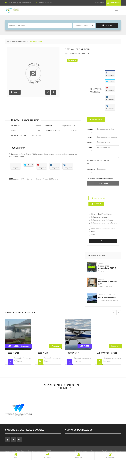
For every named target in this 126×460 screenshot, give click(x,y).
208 (22, 179)
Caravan (30, 179)
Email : (89, 137)
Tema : (89, 143)
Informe (102, 241)
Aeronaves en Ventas (111, 300)
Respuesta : (90, 171)
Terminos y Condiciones (111, 451)
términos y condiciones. (105, 178)
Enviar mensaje (103, 183)
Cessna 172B (13, 353)
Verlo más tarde (100, 198)
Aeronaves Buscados (19, 41)
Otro (93, 235)
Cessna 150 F (73, 353)
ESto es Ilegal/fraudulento (101, 214)
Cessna (38, 179)
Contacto (94, 451)
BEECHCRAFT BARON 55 (107, 297)
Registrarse (115, 3)
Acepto (102, 178)
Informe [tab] (97, 204)
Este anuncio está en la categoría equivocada (103, 224)
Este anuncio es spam (99, 217)
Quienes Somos (80, 451)
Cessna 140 (43, 353)
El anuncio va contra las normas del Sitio (102, 230)
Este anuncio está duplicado (102, 220)
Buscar (108, 25)
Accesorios (108, 271)
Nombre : (90, 131)
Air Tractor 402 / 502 (107, 353)
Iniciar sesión (99, 3)
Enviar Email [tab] (97, 119)
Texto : (89, 149)
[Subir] (118, 445)
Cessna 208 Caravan (77, 49)
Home (68, 451)
